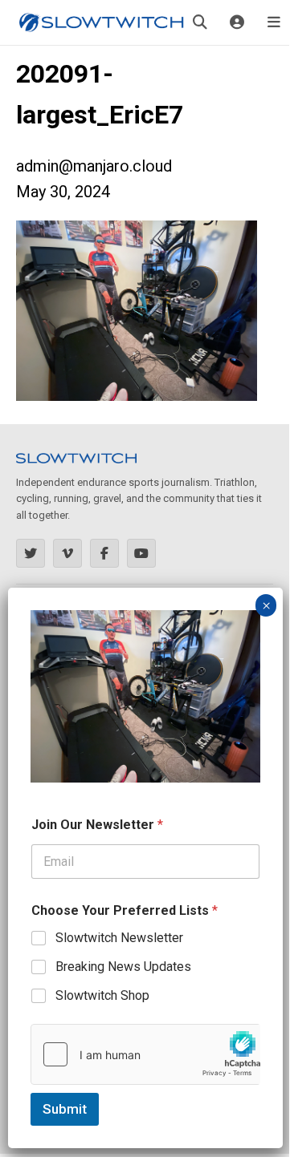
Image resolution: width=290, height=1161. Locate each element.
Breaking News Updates (123, 966)
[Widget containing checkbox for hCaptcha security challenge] (145, 1054)
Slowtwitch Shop (102, 995)
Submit (65, 1109)
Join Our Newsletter (97, 824)
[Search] (200, 22)
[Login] (237, 22)
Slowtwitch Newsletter (119, 937)
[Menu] (274, 22)
